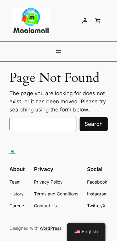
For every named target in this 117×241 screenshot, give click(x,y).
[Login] (84, 20)
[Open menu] (58, 51)
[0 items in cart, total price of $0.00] (98, 20)
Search (94, 124)
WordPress (50, 228)
